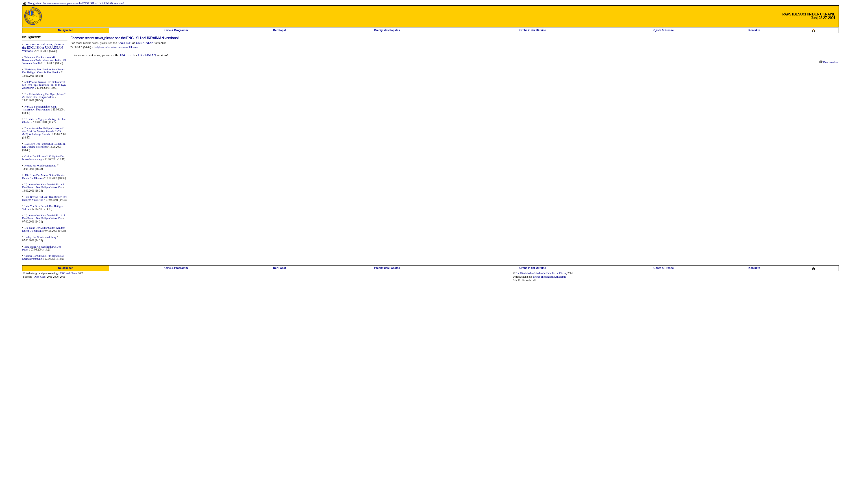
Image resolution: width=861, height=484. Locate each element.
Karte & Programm (176, 30)
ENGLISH (124, 43)
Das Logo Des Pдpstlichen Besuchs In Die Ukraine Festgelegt (43, 145)
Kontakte (754, 30)
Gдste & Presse (663, 30)
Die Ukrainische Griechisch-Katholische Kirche (540, 273)
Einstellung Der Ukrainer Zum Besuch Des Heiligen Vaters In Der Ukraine (43, 70)
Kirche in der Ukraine (532, 30)
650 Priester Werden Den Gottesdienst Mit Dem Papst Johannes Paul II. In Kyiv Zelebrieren (44, 84)
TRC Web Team (68, 273)
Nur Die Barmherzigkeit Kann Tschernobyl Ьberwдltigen (39, 108)
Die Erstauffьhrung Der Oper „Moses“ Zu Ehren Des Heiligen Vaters (43, 95)
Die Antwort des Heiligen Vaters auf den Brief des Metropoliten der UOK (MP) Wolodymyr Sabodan (42, 131)
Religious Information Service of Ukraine (116, 47)
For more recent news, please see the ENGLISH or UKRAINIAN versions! (83, 3)
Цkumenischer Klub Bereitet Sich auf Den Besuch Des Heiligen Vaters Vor (43, 185)
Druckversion (830, 62)
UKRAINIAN (144, 43)
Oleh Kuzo (40, 276)
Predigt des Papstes (387, 30)
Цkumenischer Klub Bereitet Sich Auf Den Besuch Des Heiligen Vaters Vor (43, 216)
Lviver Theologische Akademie (549, 276)
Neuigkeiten (34, 3)
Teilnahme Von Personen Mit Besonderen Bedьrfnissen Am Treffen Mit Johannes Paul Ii (44, 60)
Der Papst (279, 30)
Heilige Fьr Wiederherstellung (40, 165)
